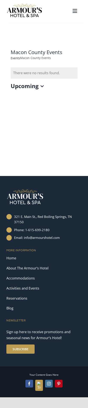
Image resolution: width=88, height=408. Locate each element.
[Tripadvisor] (39, 385)
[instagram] (49, 383)
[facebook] (29, 383)
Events (15, 58)
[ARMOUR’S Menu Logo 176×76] (24, 5)
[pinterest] (59, 383)
